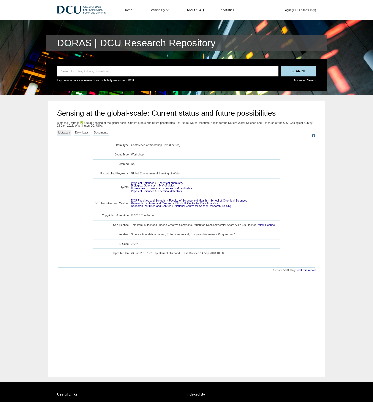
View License (266, 225)
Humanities (138, 188)
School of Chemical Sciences (228, 200)
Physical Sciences (142, 183)
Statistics (227, 10)
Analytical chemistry (170, 183)
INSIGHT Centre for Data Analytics (196, 203)
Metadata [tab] (64, 132)
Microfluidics (167, 185)
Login (287, 10)
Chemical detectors (170, 191)
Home (128, 10)
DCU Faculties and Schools (148, 200)
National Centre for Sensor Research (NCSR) (203, 206)
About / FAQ (195, 10)
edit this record (306, 270)
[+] (313, 136)
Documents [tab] (101, 132)
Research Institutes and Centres (151, 203)
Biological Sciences (143, 185)
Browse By (157, 10)
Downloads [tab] (82, 132)
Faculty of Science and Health (188, 200)
